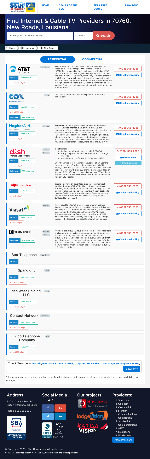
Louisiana (29, 48)
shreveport (122, 363)
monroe (134, 363)
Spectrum (123, 400)
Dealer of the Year (68, 7)
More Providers (123, 439)
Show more (132, 369)
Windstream (124, 435)
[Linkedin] (60, 416)
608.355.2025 (23, 410)
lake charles (93, 363)
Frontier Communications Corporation (127, 414)
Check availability (129, 75)
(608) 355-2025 (128, 68)
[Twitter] (48, 416)
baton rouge (108, 363)
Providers (131, 5)
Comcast (123, 403)
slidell (70, 363)
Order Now (129, 157)
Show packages (129, 163)
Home (48, 5)
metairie (36, 363)
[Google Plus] (60, 408)
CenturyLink (125, 407)
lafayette (80, 363)
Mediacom (124, 431)
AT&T (121, 428)
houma (62, 363)
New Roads (49, 48)
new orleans (49, 363)
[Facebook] (48, 408)
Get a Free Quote (100, 7)
